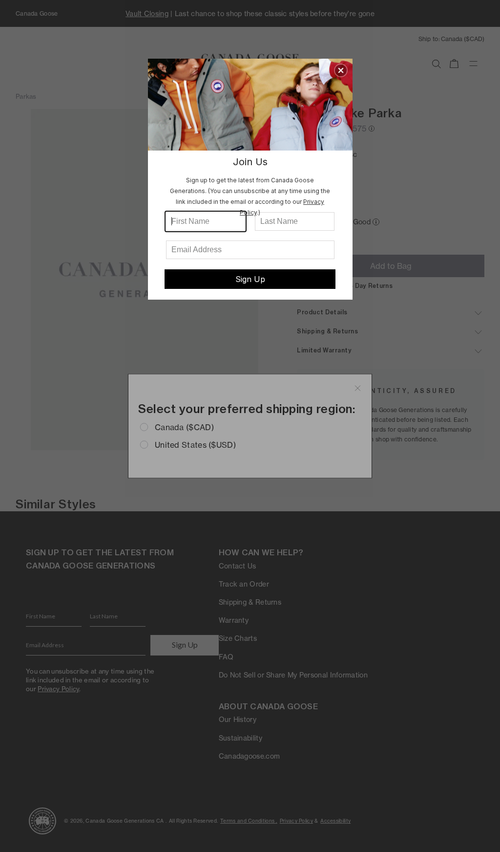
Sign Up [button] (250, 279)
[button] (341, 70)
